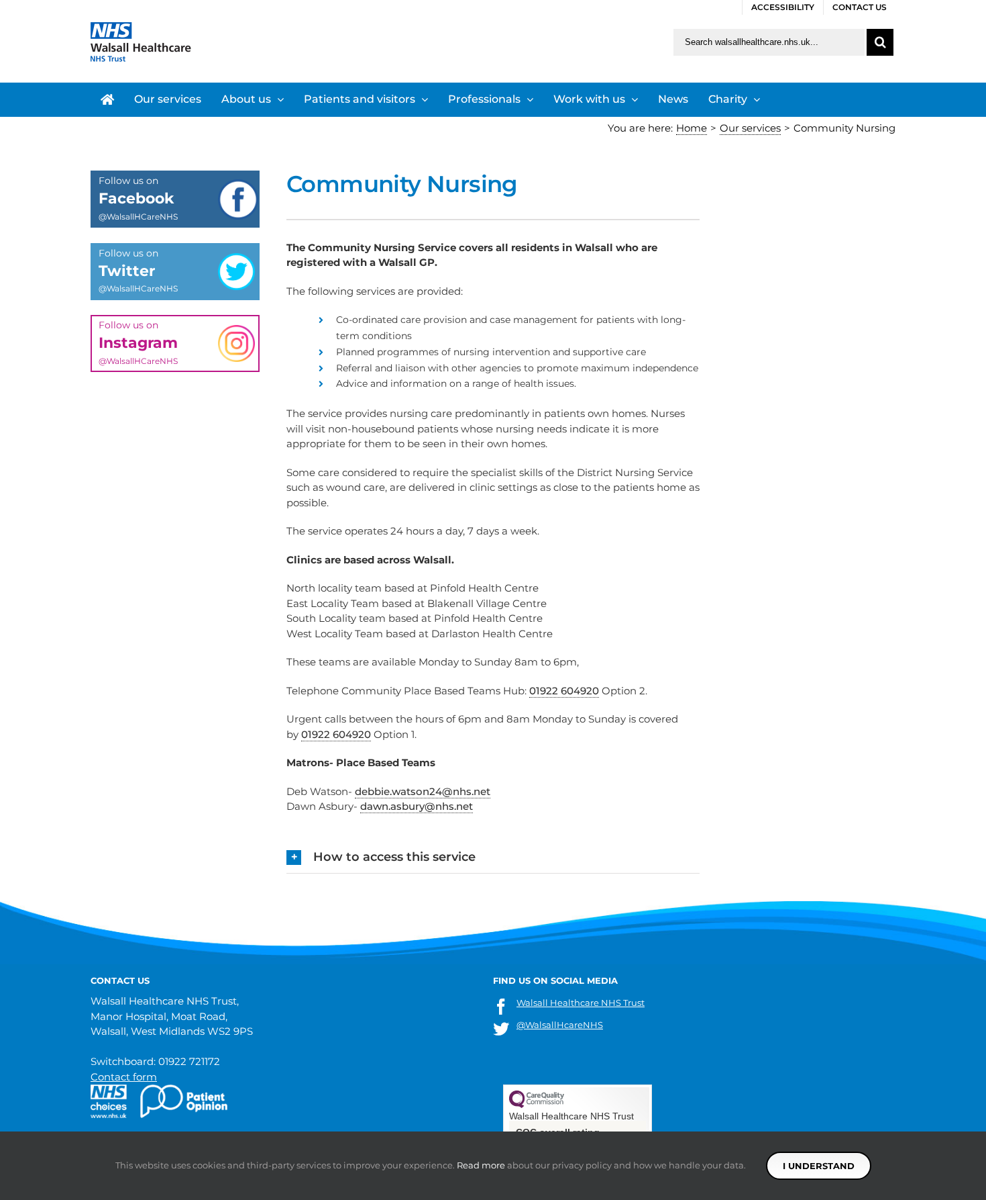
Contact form (124, 1076)
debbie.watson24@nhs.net (422, 791)
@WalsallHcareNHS (559, 1024)
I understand (819, 1165)
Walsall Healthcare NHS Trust (580, 1002)
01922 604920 (564, 690)
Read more (481, 1165)
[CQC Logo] (536, 1105)
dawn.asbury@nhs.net (416, 806)
